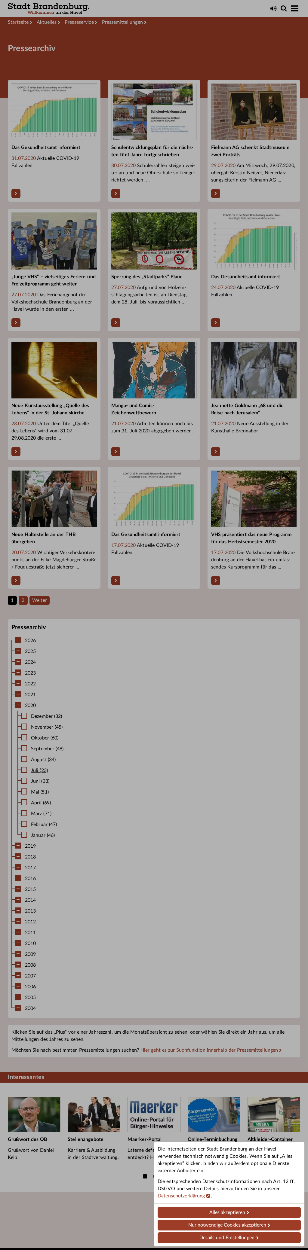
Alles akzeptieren (227, 1212)
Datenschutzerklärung (181, 1196)
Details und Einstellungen (226, 1237)
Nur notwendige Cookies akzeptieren (227, 1225)
